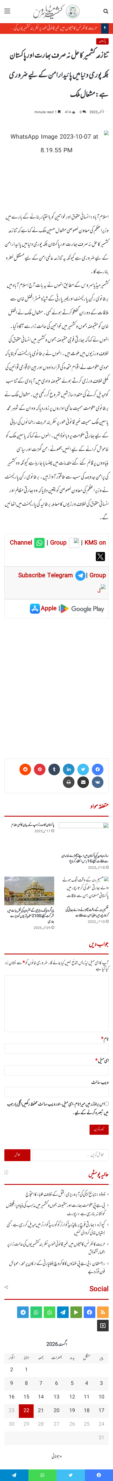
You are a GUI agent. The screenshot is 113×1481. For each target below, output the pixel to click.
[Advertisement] (56, 686)
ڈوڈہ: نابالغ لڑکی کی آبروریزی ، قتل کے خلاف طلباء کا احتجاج (65, 1194)
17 (101, 1411)
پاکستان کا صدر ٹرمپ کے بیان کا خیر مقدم (32, 825)
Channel (22, 543)
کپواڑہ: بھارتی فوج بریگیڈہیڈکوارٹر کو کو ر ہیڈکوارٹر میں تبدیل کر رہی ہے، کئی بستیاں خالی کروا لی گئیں (56, 1229)
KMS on (95, 543)
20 (56, 1411)
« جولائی (57, 1456)
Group (57, 543)
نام (105, 1039)
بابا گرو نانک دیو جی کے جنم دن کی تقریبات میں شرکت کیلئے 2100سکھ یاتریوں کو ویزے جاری (30, 916)
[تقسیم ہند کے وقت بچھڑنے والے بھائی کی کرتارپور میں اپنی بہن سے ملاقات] (84, 891)
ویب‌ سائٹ (100, 1082)
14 (41, 1397)
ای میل (102, 1061)
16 (11, 1397)
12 (72, 1397)
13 (56, 1397)
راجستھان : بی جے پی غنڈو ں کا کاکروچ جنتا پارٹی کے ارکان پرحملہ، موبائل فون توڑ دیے (57, 1268)
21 (41, 1411)
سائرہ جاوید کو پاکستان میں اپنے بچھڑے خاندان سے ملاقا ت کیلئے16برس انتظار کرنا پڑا (85, 859)
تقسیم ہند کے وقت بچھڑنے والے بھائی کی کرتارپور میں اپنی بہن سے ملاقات (87, 913)
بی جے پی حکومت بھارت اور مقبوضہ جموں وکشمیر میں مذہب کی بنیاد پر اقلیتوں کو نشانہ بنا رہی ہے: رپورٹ (55, 1209)
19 (72, 1411)
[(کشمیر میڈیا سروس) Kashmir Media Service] (56, 11)
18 (87, 1411)
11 (87, 1397)
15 (26, 1397)
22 (26, 1411)
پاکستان (102, 41)
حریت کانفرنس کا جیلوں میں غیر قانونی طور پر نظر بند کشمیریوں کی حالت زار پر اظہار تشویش (56, 1248)
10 (101, 1397)
